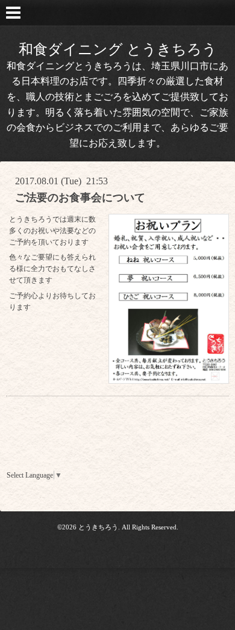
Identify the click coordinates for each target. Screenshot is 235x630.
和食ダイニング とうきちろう (118, 49)
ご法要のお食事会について (80, 198)
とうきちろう (98, 527)
